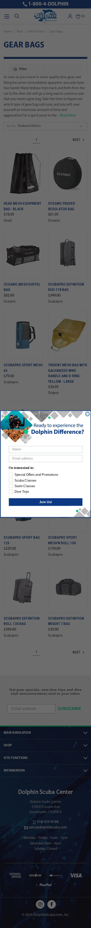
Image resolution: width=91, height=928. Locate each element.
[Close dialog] (87, 414)
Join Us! (45, 502)
